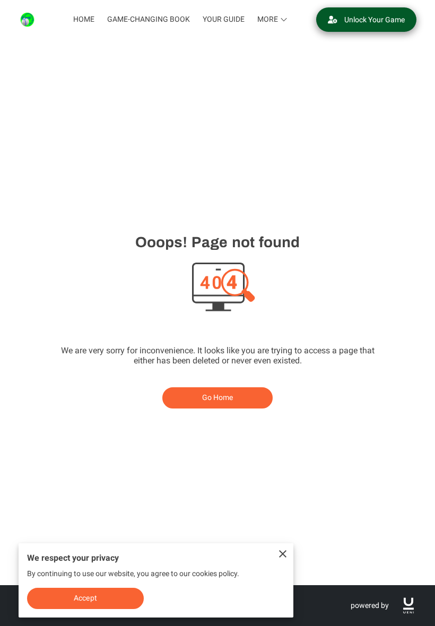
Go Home (217, 397)
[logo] (408, 605)
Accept (85, 598)
